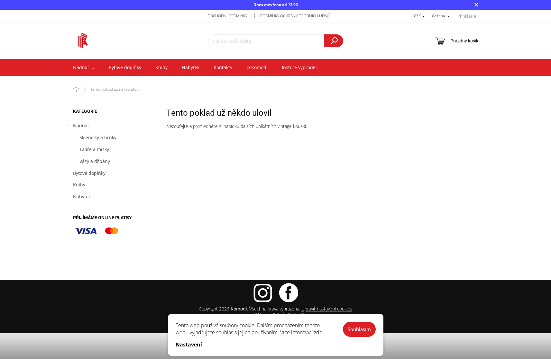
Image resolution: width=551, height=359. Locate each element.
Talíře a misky (94, 149)
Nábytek (82, 196)
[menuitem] (84, 67)
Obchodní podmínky (227, 16)
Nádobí (81, 125)
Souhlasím (359, 329)
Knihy (79, 185)
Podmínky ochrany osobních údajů (295, 16)
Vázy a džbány (94, 161)
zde (318, 332)
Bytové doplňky (89, 173)
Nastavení (189, 344)
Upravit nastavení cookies (327, 309)
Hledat (333, 40)
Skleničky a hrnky (97, 137)
